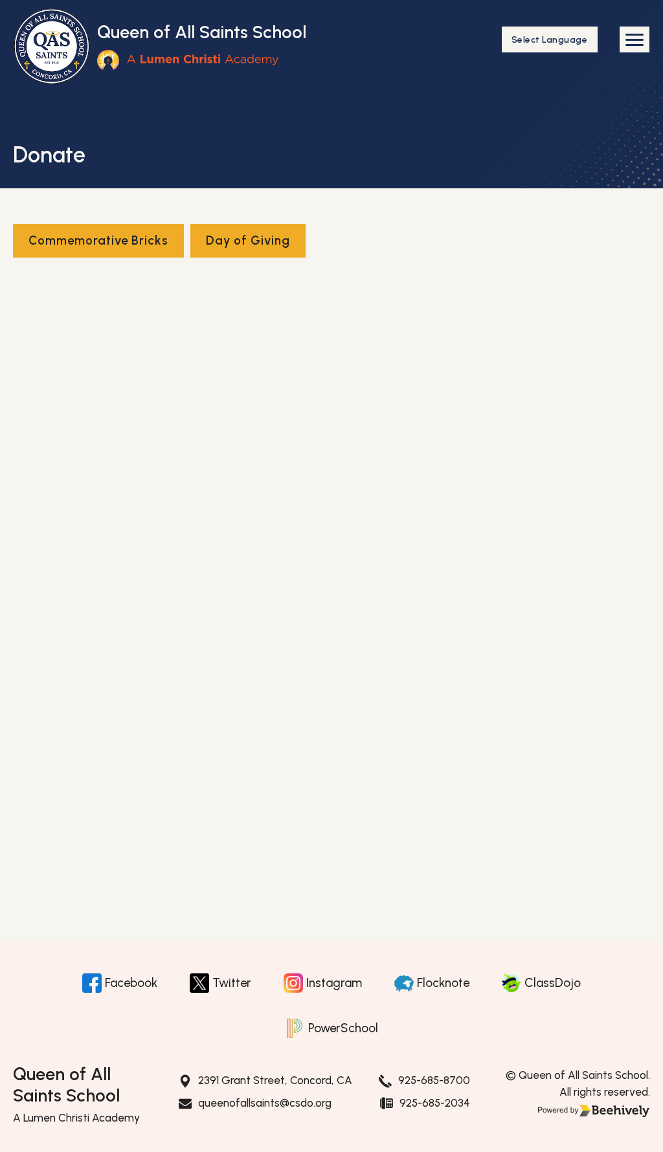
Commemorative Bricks (98, 240)
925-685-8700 (434, 1080)
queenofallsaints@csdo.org (265, 1102)
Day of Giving (248, 240)
